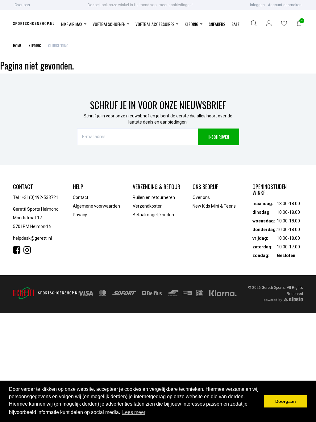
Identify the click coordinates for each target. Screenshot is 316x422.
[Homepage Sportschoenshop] (34, 24)
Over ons (22, 5)
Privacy (80, 214)
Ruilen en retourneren (154, 197)
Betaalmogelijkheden (153, 214)
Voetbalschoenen (109, 24)
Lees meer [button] (133, 412)
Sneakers (217, 24)
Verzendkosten (148, 206)
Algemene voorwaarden (96, 206)
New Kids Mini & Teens (214, 206)
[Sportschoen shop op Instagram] (27, 251)
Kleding (192, 24)
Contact (80, 197)
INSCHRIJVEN (218, 136)
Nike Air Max (72, 24)
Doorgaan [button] (285, 401)
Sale (235, 24)
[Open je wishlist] (284, 24)
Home (17, 45)
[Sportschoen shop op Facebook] (18, 251)
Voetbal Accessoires (155, 24)
